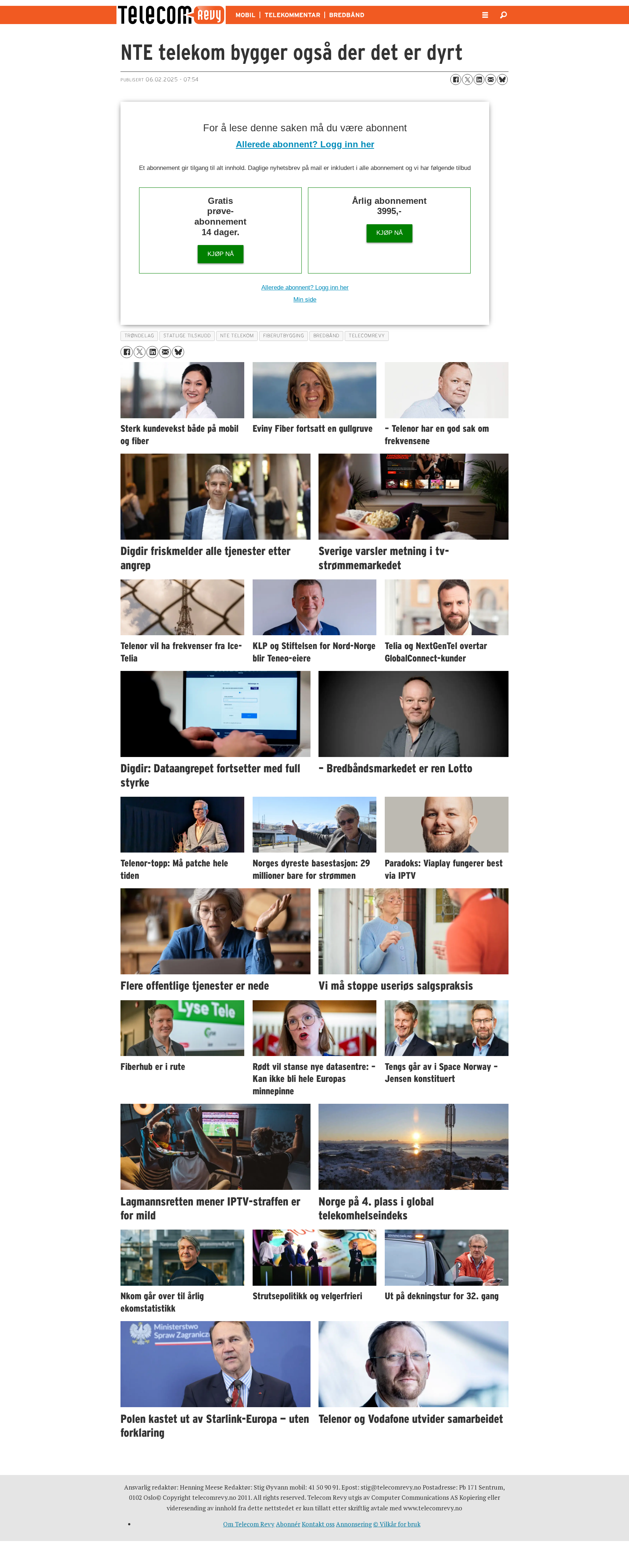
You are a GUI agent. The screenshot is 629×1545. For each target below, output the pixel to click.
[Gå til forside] (171, 15)
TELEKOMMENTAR (292, 15)
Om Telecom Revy (248, 1524)
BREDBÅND (346, 15)
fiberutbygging (283, 335)
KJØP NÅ (220, 254)
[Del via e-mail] (490, 79)
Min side (304, 299)
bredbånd (326, 335)
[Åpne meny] (485, 15)
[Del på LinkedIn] (479, 79)
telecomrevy (367, 335)
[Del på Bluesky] (502, 79)
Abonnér (288, 1524)
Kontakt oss (318, 1524)
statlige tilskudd (187, 335)
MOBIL (246, 15)
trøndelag (139, 335)
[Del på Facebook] (455, 79)
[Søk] (503, 15)
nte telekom (237, 335)
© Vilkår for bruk (396, 1524)
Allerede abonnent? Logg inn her (305, 144)
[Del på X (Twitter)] (467, 79)
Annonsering (354, 1524)
